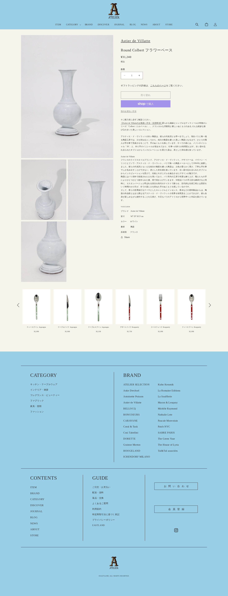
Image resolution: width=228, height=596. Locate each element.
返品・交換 (98, 498)
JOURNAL (36, 511)
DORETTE (129, 438)
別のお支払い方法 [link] (128, 111)
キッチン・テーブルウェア (43, 384)
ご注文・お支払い (101, 487)
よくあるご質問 (100, 503)
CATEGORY (37, 499)
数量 (123, 69)
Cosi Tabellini (130, 432)
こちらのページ (158, 85)
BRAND (35, 493)
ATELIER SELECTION (136, 384)
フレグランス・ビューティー (45, 395)
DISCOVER (37, 505)
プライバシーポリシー (103, 520)
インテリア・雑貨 (39, 390)
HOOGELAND (131, 450)
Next (210, 305)
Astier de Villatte (132, 402)
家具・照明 (36, 406)
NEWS (34, 523)
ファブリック (37, 401)
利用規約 (96, 509)
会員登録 (177, 509)
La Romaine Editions (169, 390)
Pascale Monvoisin (168, 420)
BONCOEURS (131, 414)
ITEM (33, 487)
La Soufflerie (165, 396)
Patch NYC (164, 426)
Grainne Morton (131, 444)
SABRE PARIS (166, 432)
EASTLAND (98, 525)
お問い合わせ (177, 486)
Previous (18, 305)
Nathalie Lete (165, 414)
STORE (34, 535)
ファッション (37, 412)
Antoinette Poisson (133, 396)
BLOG (34, 517)
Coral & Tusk (130, 426)
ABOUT (35, 529)
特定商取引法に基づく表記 (105, 514)
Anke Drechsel (131, 390)
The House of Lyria (168, 444)
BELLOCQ (129, 408)
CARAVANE (130, 420)
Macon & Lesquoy (168, 402)
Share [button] (127, 237)
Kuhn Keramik (166, 384)
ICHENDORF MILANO (136, 456)
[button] (73, 24)
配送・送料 (98, 492)
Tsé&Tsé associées (168, 450)
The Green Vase (166, 438)
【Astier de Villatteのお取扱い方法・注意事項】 (141, 123)
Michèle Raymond (167, 408)
